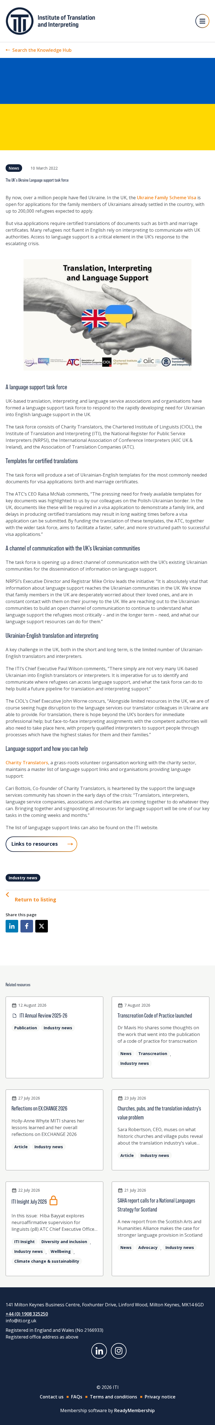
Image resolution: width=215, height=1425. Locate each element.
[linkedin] (12, 926)
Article (21, 1146)
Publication (25, 1027)
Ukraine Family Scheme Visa (166, 197)
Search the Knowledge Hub (42, 50)
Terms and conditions (113, 1397)
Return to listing (35, 899)
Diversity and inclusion (64, 1241)
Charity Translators (27, 763)
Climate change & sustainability (46, 1261)
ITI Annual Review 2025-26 (43, 1015)
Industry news (23, 877)
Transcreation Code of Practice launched (155, 1015)
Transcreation (152, 1053)
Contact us (52, 1397)
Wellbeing (61, 1251)
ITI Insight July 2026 (29, 1201)
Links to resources (34, 843)
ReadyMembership (134, 1410)
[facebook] (26, 926)
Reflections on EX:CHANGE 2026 (39, 1108)
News (14, 168)
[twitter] (41, 926)
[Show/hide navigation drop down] (202, 21)
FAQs (76, 1397)
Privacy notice (160, 1397)
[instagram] (119, 1351)
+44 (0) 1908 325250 (27, 1314)
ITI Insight (24, 1241)
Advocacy (148, 1247)
